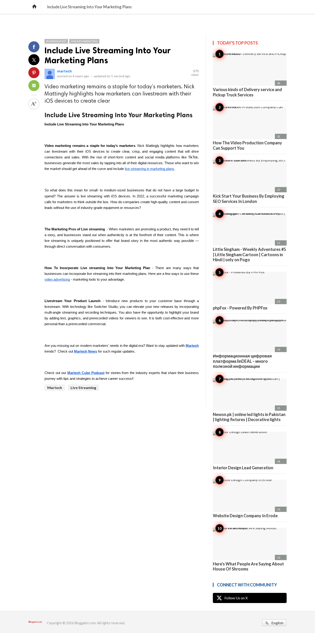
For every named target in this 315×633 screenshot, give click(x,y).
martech (64, 71)
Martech (54, 387)
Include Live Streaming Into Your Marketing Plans (108, 55)
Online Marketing (84, 41)
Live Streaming (83, 387)
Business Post (56, 41)
